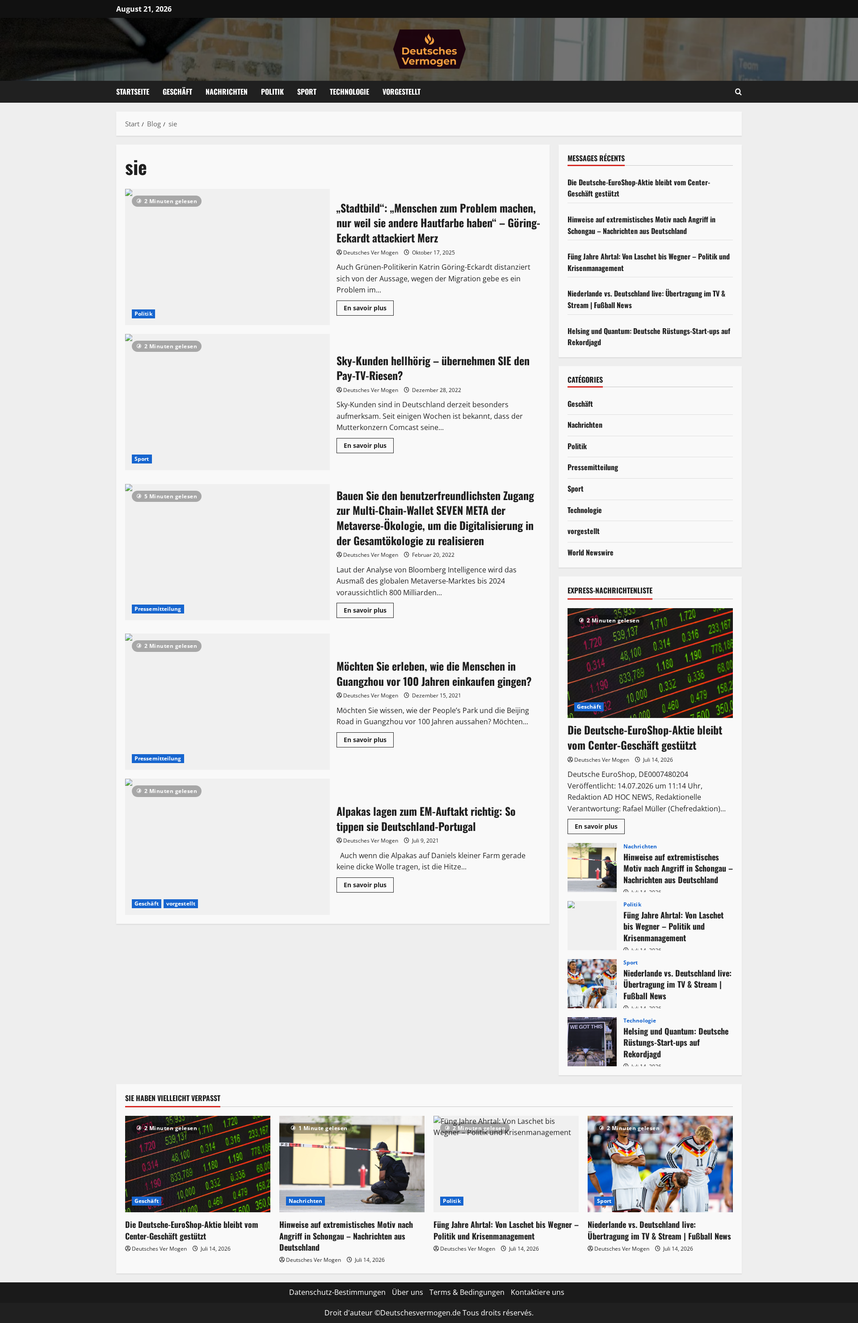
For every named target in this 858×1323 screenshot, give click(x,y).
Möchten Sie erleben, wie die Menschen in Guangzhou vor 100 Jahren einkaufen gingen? (227, 702)
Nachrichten (227, 91)
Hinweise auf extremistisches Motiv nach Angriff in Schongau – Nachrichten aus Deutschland (641, 225)
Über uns (407, 1292)
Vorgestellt (402, 91)
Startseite (132, 91)
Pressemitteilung (158, 609)
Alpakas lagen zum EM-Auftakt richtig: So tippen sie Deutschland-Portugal (227, 847)
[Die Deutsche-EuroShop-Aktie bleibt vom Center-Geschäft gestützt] (650, 663)
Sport (306, 91)
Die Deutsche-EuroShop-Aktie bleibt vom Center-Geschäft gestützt (645, 737)
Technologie (349, 91)
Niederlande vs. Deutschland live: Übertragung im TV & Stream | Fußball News (592, 983)
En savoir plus (369, 309)
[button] (738, 91)
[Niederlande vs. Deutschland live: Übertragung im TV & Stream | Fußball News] (660, 1164)
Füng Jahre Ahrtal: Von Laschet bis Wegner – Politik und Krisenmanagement (592, 925)
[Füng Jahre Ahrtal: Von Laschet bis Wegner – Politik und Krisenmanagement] (506, 1164)
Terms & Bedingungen (467, 1292)
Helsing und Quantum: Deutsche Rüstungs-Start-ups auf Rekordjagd (592, 1041)
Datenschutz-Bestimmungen (337, 1292)
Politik (272, 91)
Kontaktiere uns (537, 1292)
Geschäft (177, 91)
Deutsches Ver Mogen (370, 252)
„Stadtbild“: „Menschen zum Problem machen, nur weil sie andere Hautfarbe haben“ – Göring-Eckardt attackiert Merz (227, 257)
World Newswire (591, 552)
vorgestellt (180, 903)
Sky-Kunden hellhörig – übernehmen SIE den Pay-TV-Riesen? (227, 402)
